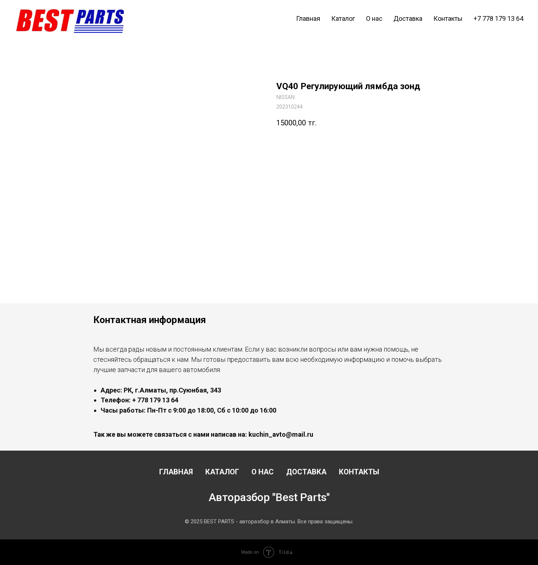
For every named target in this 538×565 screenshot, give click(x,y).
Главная (308, 18)
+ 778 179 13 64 (155, 400)
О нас (374, 18)
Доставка (407, 18)
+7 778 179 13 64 (498, 18)
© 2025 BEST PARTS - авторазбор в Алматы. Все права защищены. (269, 521)
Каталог (343, 18)
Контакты (448, 18)
